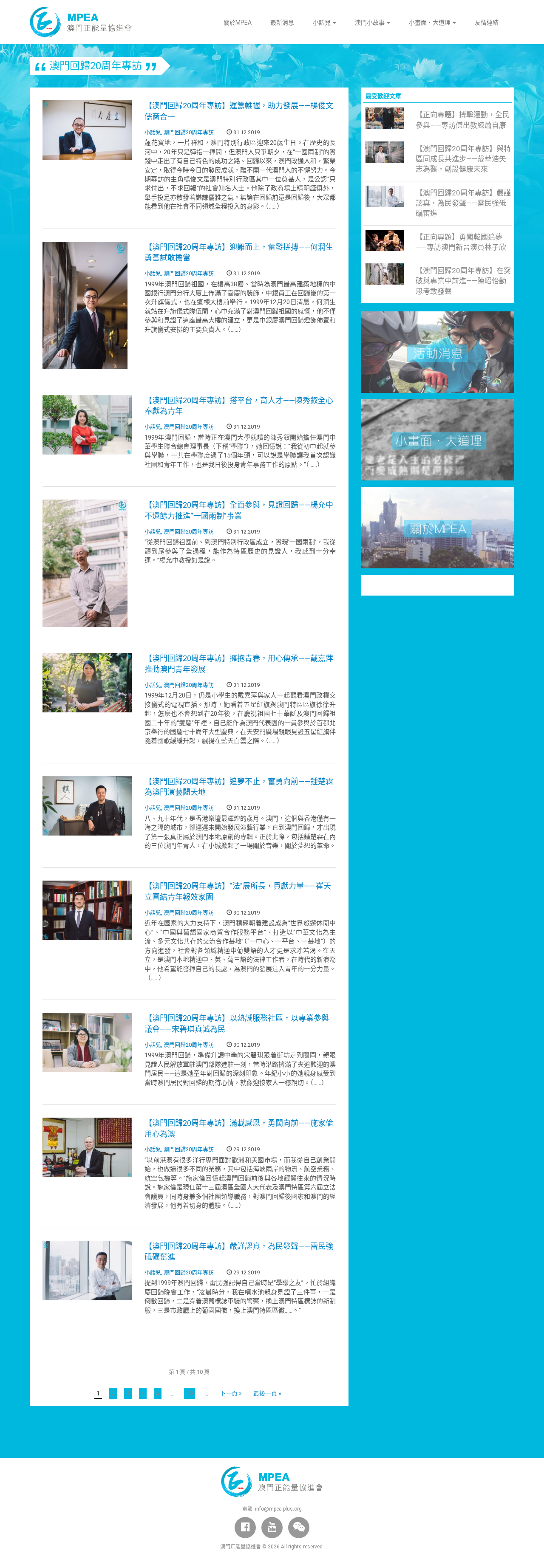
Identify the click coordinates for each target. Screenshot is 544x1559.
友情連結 (487, 22)
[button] (298, 1527)
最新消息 (282, 22)
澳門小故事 (370, 22)
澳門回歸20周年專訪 (189, 132)
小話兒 (322, 22)
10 (189, 1393)
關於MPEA (238, 22)
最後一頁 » (267, 1393)
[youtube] (272, 1527)
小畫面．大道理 (430, 22)
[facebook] (245, 1527)
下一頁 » (231, 1393)
